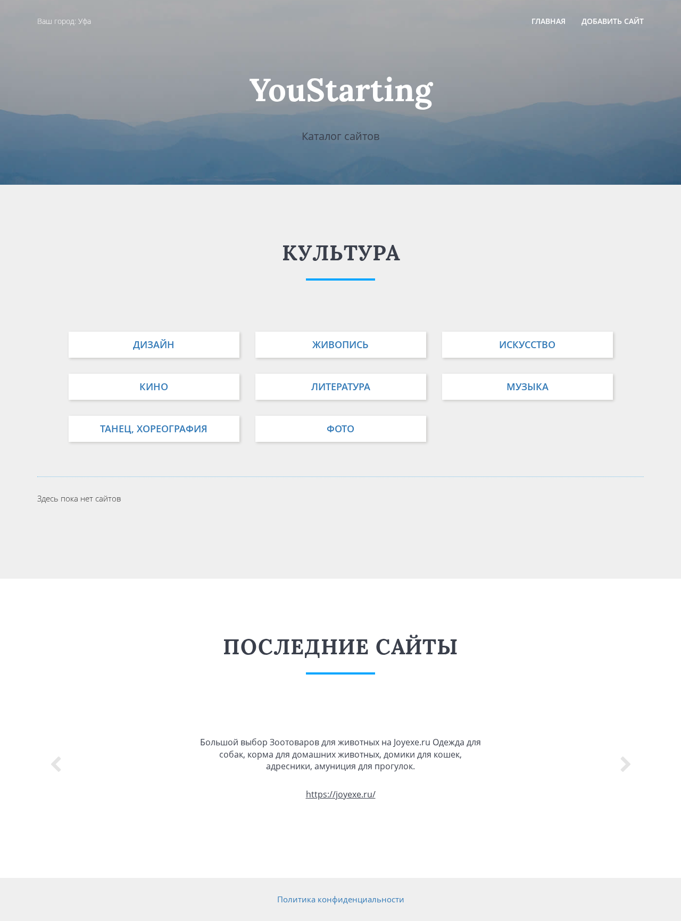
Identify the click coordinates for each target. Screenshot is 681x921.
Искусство (527, 344)
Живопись (340, 344)
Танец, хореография (153, 428)
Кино (153, 386)
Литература (340, 386)
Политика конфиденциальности (340, 899)
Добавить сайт (613, 21)
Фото (340, 428)
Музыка (527, 386)
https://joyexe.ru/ (341, 794)
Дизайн (154, 344)
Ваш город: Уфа (64, 21)
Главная (548, 21)
